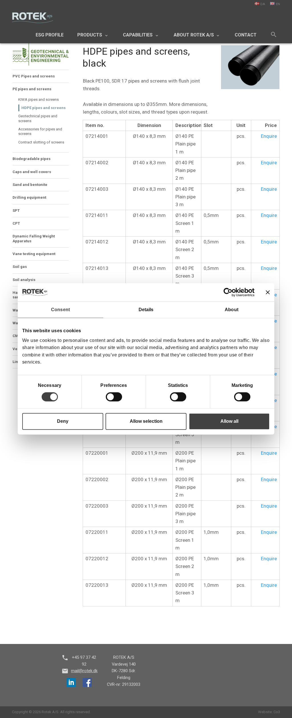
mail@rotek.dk (84, 670)
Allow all (229, 421)
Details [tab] (146, 309)
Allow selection (146, 421)
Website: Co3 (269, 712)
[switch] (114, 396)
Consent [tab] (60, 309)
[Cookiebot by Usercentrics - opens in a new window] (230, 292)
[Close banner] (268, 292)
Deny (62, 421)
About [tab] (231, 309)
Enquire (269, 136)
